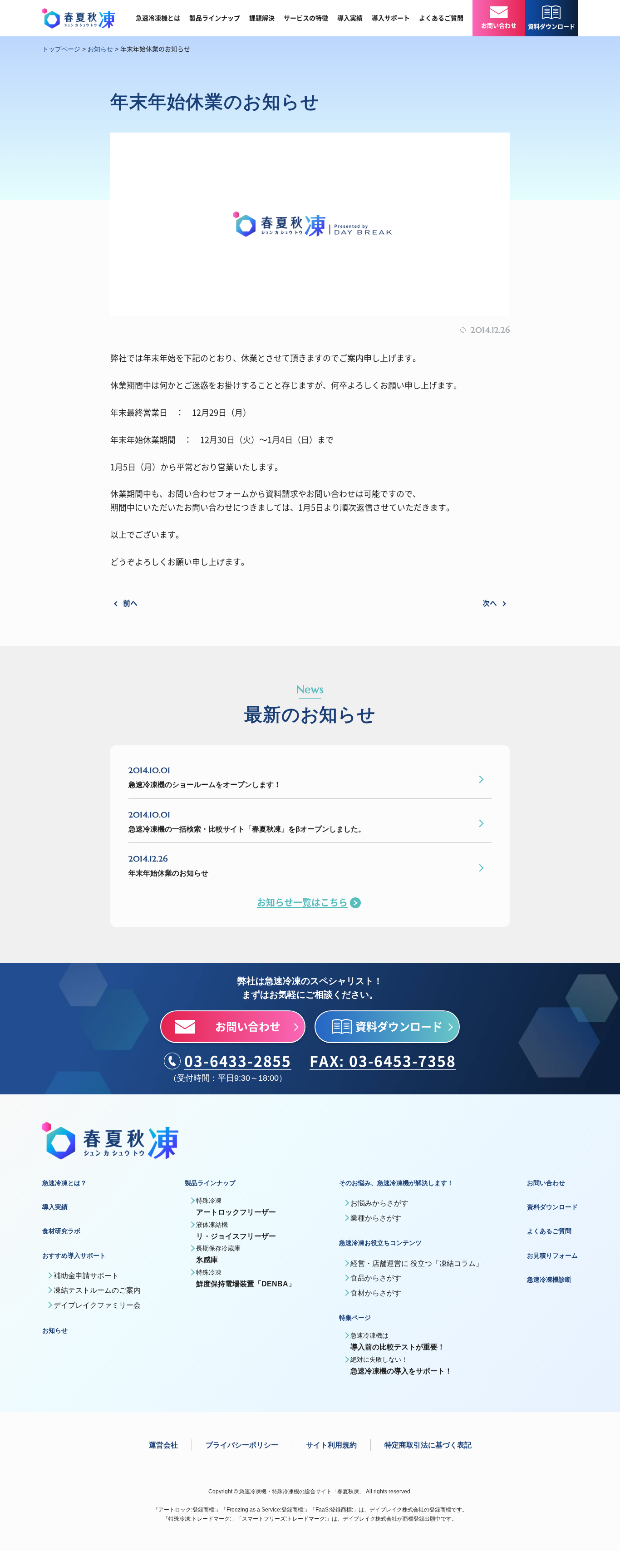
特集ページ (355, 1317)
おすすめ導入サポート (74, 1255)
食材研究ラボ (61, 1231)
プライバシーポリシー (242, 1445)
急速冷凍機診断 (549, 1279)
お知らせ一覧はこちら (302, 902)
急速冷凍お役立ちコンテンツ (380, 1242)
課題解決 (262, 18)
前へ (130, 602)
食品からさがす (375, 1278)
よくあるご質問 (441, 18)
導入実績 (350, 18)
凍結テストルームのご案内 (97, 1290)
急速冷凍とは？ (64, 1183)
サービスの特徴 (306, 18)
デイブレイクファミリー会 (97, 1305)
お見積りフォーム (552, 1255)
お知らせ (55, 1330)
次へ (489, 602)
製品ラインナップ (214, 18)
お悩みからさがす (379, 1203)
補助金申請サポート (86, 1276)
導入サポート (391, 18)
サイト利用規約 (331, 1445)
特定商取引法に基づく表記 (428, 1445)
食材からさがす (375, 1293)
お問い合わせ (546, 1183)
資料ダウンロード (552, 1207)
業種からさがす (375, 1218)
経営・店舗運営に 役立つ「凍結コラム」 (416, 1263)
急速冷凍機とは (158, 18)
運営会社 (163, 1445)
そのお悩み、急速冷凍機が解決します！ (396, 1183)
